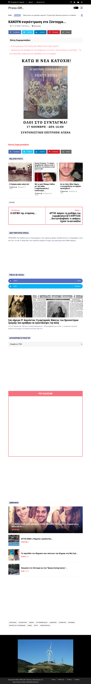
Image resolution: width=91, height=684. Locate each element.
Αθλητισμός (13, 622)
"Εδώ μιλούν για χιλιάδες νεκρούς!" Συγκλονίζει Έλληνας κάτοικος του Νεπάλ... (36, 15)
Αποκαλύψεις (23, 622)
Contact (77, 679)
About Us (61, 679)
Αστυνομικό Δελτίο (41, 622)
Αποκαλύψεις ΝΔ (45, 625)
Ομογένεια (71, 622)
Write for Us (40, 2)
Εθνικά (30, 625)
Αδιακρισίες (53, 622)
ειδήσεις (31, 622)
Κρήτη (36, 625)
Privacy (69, 679)
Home (53, 679)
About (31, 2)
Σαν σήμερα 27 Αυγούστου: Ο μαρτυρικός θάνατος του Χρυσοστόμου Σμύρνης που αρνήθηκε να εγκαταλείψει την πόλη (43, 321)
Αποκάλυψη (62, 622)
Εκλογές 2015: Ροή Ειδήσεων (17, 625)
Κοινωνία (37, 26)
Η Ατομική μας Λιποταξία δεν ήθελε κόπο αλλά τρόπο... (35, 46)
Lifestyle (71, 15)
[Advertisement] (45, 368)
